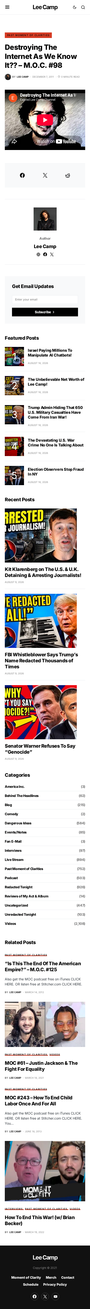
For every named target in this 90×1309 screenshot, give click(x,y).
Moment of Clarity (26, 1277)
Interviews (13, 850)
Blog (8, 805)
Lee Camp (45, 7)
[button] (7, 7)
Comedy (11, 814)
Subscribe (43, 312)
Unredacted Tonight (20, 914)
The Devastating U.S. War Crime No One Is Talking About (55, 442)
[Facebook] (34, 1296)
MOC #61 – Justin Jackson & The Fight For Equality (41, 1066)
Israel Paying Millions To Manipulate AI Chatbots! (50, 352)
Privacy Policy (55, 1284)
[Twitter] (45, 1296)
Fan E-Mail (13, 841)
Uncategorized (16, 905)
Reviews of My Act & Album (26, 896)
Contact (67, 1277)
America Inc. (15, 786)
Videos (10, 923)
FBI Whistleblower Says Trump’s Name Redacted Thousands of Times (41, 661)
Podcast (11, 878)
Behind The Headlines (22, 796)
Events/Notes (16, 832)
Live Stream (14, 860)
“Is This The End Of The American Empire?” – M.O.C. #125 (43, 966)
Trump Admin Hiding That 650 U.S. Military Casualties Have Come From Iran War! (55, 412)
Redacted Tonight (18, 887)
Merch (51, 1277)
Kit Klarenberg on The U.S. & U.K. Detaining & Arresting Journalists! (43, 572)
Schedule (30, 1284)
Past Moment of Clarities (28, 35)
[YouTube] (55, 1296)
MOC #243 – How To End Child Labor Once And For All (38, 1101)
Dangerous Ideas (18, 823)
